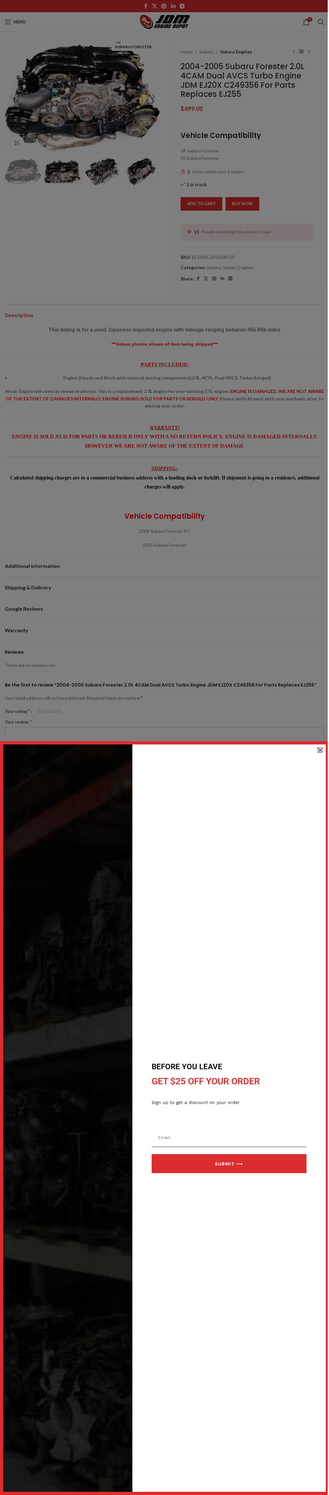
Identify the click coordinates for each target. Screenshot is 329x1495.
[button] (320, 750)
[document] (164, 747)
